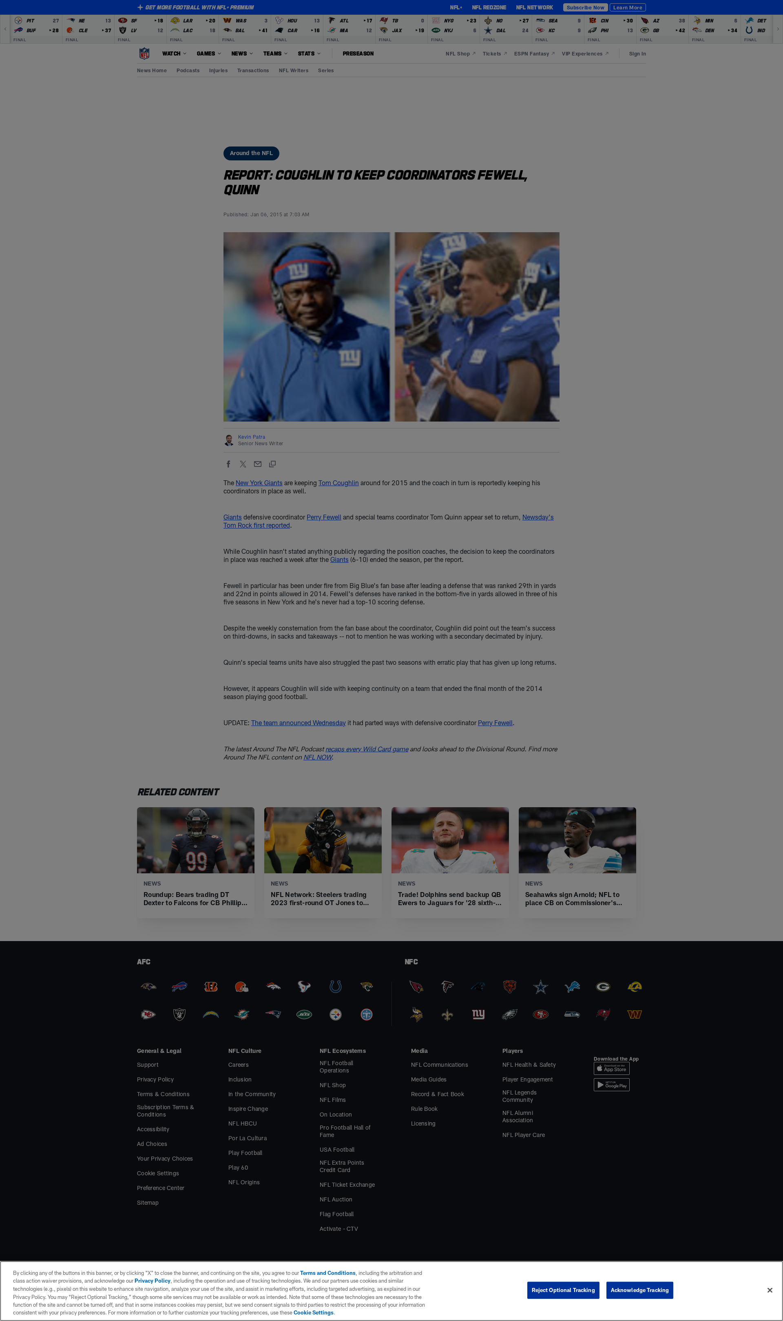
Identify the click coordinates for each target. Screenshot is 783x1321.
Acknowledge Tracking (640, 1290)
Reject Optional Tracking (563, 1290)
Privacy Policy (152, 1280)
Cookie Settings (314, 1312)
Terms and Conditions (328, 1273)
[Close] (770, 1290)
